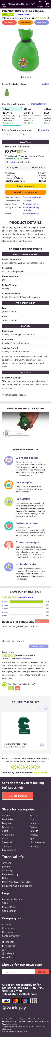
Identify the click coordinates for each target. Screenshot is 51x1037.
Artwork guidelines (31, 204)
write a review (41, 621)
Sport (5, 830)
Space (33, 838)
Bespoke (6, 823)
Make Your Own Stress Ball (16, 881)
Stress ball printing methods (31, 208)
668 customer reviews (25, 530)
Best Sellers (8, 819)
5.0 (40, 18)
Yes (11, 688)
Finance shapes (23, 14)
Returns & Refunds (12, 899)
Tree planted (12, 162)
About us (7, 924)
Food (32, 819)
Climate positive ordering (16, 18)
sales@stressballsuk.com (19, 994)
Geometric (7, 826)
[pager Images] (21, 77)
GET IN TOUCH (18, 795)
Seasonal (7, 842)
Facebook (10, 945)
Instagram (10, 953)
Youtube (9, 957)
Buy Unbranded (25, 185)
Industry (34, 823)
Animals (34, 826)
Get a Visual (41, 22)
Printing (6, 866)
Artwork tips (43, 130)
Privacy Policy (9, 906)
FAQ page (27, 200)
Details (26, 158)
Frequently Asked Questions (17, 885)
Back (25, 134)
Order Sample (25, 22)
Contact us (8, 928)
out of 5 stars (25, 597)
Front (8, 134)
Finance (34, 834)
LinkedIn (9, 941)
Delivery (6, 878)
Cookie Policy (9, 910)
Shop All (6, 815)
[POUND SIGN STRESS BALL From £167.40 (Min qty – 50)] (24, 725)
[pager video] (30, 77)
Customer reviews (12, 935)
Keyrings (34, 846)
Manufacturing (10, 874)
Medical (34, 815)
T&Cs (5, 903)
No (17, 688)
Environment (9, 849)
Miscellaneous (37, 842)
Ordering (7, 870)
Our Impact (8, 932)
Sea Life (34, 830)
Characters (8, 834)
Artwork (6, 862)
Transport (7, 846)
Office (5, 838)
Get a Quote (9, 22)
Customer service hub (32, 197)
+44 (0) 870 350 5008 (23, 989)
